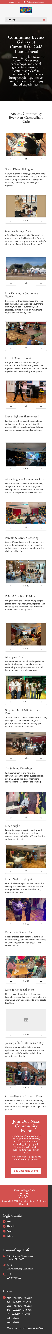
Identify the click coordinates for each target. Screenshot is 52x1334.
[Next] (41, 159)
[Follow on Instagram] (26, 1195)
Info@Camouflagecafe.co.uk (20, 1269)
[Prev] (11, 159)
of (26, 159)
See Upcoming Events (26, 1170)
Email (10, 1265)
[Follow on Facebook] (21, 1195)
